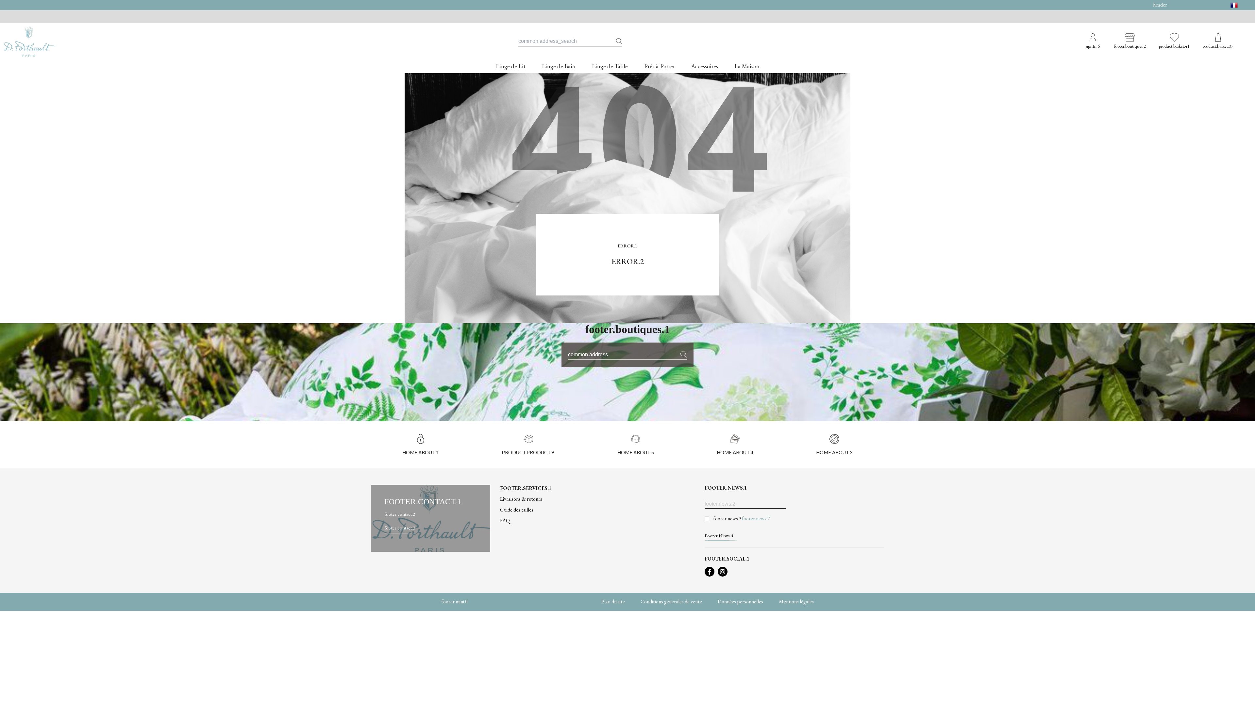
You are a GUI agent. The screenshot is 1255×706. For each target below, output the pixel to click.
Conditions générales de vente (671, 601)
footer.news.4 (719, 535)
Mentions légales (796, 601)
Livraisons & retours (521, 499)
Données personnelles (740, 601)
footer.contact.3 (399, 528)
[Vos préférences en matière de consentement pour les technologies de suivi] (1243, 694)
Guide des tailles (516, 509)
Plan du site (613, 601)
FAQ (505, 520)
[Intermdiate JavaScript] (709, 572)
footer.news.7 (756, 518)
